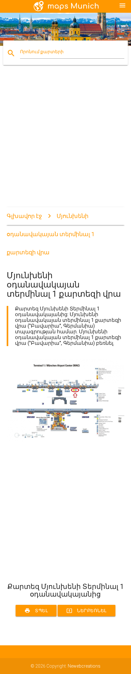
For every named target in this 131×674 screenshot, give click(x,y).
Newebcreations (84, 666)
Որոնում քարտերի (42, 51)
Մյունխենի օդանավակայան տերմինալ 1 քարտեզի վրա (50, 234)
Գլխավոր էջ (24, 216)
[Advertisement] (65, 141)
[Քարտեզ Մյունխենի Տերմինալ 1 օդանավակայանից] (66, 440)
